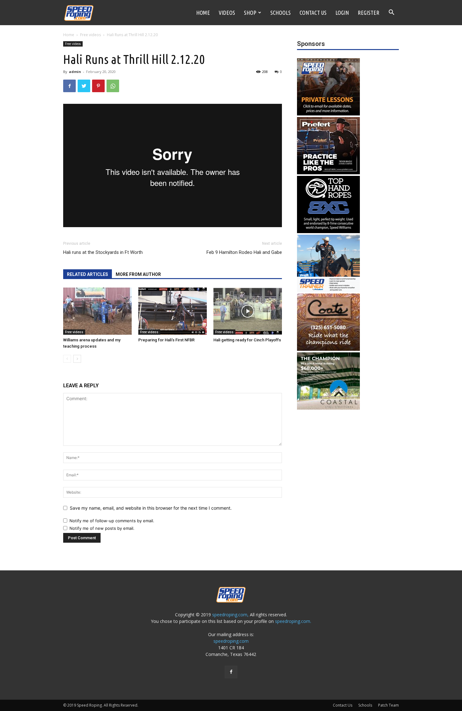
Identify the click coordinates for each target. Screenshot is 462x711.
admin (75, 71)
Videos (227, 12)
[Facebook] (69, 86)
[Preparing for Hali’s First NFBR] (172, 311)
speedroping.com (231, 641)
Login (342, 12)
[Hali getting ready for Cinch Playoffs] (247, 311)
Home (203, 12)
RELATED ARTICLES (87, 274)
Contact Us (313, 12)
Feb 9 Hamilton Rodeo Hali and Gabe (244, 252)
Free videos (90, 34)
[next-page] (77, 359)
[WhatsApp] (113, 86)
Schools (280, 12)
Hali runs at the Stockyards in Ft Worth (103, 252)
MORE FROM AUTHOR (138, 274)
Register (368, 12)
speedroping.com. (293, 621)
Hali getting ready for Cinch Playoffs (247, 340)
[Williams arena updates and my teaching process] (97, 311)
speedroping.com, (230, 615)
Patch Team (388, 705)
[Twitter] (84, 86)
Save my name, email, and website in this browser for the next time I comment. (151, 508)
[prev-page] (67, 359)
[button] (391, 13)
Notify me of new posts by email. (102, 528)
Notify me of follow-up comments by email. (111, 520)
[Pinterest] (98, 86)
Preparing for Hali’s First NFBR (166, 340)
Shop (250, 12)
